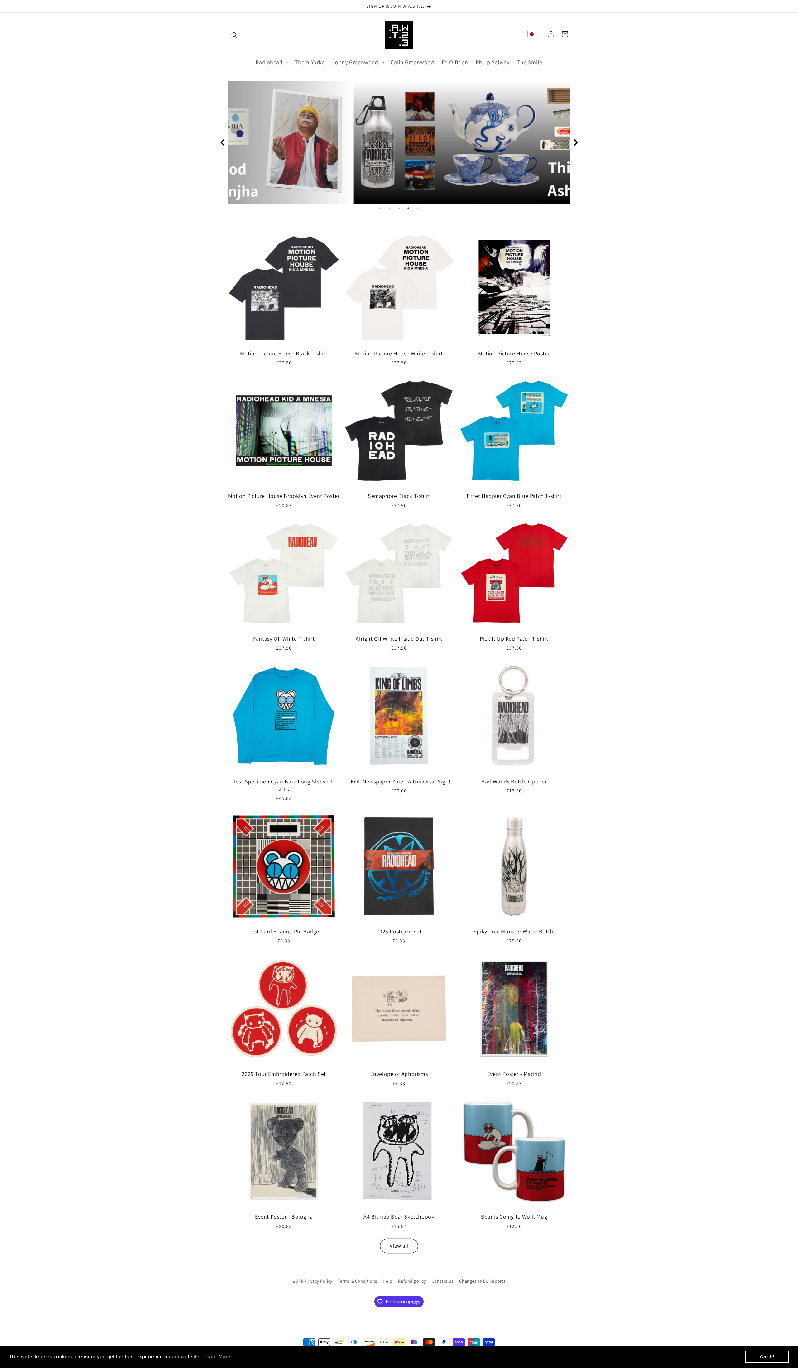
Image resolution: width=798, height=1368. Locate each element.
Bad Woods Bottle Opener (514, 781)
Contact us (443, 1281)
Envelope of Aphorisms (399, 1073)
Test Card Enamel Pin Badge (283, 931)
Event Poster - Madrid (514, 1073)
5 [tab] (418, 208)
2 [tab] (390, 208)
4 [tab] (408, 208)
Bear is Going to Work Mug (514, 1216)
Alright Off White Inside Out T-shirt (399, 638)
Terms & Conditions (357, 1281)
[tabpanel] (399, 142)
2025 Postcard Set (398, 931)
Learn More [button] (216, 1356)
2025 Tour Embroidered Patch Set (284, 1073)
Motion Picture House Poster (514, 353)
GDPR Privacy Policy (312, 1281)
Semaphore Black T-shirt (399, 495)
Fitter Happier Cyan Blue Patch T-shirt (514, 495)
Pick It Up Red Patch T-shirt (514, 638)
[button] (234, 35)
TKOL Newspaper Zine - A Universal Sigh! (399, 781)
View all (399, 1245)
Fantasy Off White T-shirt (284, 638)
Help (387, 1281)
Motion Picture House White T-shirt (399, 353)
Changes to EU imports (482, 1281)
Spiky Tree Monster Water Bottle (514, 931)
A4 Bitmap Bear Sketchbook (398, 1216)
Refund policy (412, 1281)
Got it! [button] (767, 1356)
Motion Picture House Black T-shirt (283, 353)
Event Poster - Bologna (284, 1216)
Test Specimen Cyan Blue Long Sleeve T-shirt (284, 785)
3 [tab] (399, 208)
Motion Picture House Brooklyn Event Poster (284, 495)
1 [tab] (380, 208)
